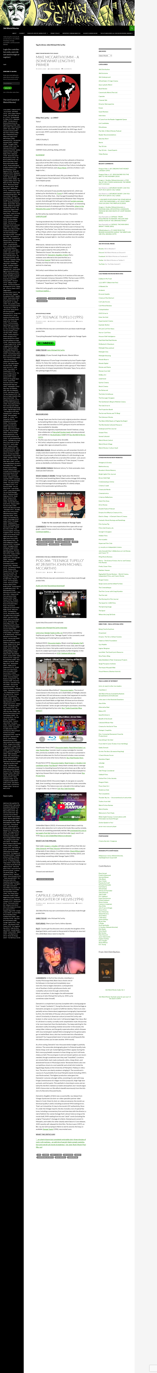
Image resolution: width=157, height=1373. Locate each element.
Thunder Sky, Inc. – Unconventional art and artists (115, 797)
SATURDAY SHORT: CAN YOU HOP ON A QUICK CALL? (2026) (114, 189)
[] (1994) (11, 217)
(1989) (11, 242)
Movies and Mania (105, 367)
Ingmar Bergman (104, 648)
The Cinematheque (105, 587)
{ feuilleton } (103, 690)
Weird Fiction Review (106, 805)
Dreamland (102, 633)
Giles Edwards (41, 848)
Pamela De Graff (104, 883)
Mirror (10, 876)
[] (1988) (10, 132)
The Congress (11, 832)
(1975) (14, 409)
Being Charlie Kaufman (106, 629)
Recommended (42, 544)
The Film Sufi (103, 595)
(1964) (12, 457)
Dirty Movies (103, 505)
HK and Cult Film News (106, 329)
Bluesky (101, 249)
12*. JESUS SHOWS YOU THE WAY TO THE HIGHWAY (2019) (114, 175)
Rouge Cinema (103, 580)
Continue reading (43, 291)
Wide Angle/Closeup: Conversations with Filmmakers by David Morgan (112, 818)
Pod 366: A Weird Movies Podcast (56, 557)
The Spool (102, 611)
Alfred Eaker (103, 889)
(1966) (10, 134)
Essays (56, 53)
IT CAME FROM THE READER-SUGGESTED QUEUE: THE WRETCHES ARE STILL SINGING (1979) (115, 232)
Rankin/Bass (44, 750)
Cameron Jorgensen (105, 904)
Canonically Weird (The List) (108, 92)
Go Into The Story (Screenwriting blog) (111, 751)
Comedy (45, 1154)
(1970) (15, 213)
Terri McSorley (104, 912)
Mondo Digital (103, 363)
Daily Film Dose (104, 501)
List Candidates (104, 123)
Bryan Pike (102, 921)
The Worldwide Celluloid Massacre (110, 425)
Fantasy (78, 1154)
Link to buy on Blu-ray (49, 633)
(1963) (7, 111)
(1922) (7, 544)
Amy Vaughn (103, 941)
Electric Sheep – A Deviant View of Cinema (113, 516)
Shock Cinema (103, 386)
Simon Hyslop (103, 902)
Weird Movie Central (106, 440)
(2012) (8, 186)
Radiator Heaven (104, 570)
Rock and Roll (60, 1157)
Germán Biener (104, 877)
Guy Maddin (103, 644)
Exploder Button (104, 325)
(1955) (10, 536)
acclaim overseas (77, 201)
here (72, 833)
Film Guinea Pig (104, 524)
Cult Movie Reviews (105, 305)
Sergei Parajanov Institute (107, 664)
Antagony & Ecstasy (105, 462)
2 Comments (60, 572)
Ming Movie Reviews (105, 557)
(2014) (13, 277)
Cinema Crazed (104, 486)
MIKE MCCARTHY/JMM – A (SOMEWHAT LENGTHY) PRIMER (57, 61)
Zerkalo (14, 876)
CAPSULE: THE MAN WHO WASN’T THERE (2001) (114, 225)
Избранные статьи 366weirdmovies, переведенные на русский (111, 856)
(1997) (9, 207)
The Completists (104, 794)
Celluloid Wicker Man (106, 722)
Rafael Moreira (104, 914)
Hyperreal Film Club (105, 543)
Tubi (58, 788)
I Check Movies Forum (106, 755)
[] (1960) (12, 396)
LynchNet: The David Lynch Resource (111, 652)
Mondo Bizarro (104, 359)
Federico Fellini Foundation (108, 641)
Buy (75, 758)
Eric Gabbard (103, 896)
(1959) (13, 621)
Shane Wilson (75, 851)
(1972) (9, 373)
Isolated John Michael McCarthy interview (51, 628)
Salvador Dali (78, 643)
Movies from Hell (104, 371)
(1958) (16, 746)
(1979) (12, 665)
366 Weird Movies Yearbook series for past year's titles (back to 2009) (115, 998)
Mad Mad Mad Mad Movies (108, 340)
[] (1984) (11, 467)
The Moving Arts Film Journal (108, 599)
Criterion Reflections (106, 497)
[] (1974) (11, 828)
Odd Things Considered (106, 771)
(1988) (11, 129)
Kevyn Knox (103, 910)
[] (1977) (14, 404)
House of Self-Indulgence (107, 336)
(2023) (10, 888)
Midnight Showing (105, 355)
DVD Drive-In (103, 313)
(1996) (8, 630)
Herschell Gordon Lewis (61, 432)
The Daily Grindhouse (106, 394)
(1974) (10, 344)
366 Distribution (104, 69)
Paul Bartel (53, 765)
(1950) (15, 554)
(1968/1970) (10, 563)
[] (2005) (14, 490)
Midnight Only (103, 352)
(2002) (13, 206)
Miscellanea (103, 127)
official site (68, 653)
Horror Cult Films (105, 332)
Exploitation (42, 298)
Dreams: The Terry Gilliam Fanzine (110, 637)
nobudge (101, 763)
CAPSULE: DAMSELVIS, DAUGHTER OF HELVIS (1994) (59, 897)
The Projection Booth (106, 409)
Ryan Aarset (103, 873)
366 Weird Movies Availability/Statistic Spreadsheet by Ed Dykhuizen (111, 695)
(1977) (15, 109)
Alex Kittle (102, 703)
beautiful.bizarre (104, 715)
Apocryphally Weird (43, 313)
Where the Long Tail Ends (107, 614)
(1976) (10, 136)
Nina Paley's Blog (104, 656)
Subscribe (7, 88)
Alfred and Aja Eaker (105, 891)
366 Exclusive (103, 73)
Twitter (101, 260)
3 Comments (67, 69)
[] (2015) (11, 807)
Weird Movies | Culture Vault (108, 448)
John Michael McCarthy (56, 298)
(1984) (10, 123)
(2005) (12, 648)
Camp (60, 539)
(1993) (9, 150)
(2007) (13, 525)
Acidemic (102, 290)
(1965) (8, 573)
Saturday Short (104, 139)
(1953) (10, 359)
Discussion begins (54, 643)
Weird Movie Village (105, 444)
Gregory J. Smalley (51, 846)
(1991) (13, 156)
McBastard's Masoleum (106, 344)
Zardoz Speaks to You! (106, 822)
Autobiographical (49, 539)
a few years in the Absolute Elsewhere (111, 699)
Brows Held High (104, 478)
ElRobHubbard (104, 230)
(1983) (11, 338)
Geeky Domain (103, 747)
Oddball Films (103, 774)
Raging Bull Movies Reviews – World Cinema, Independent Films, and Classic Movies (114, 575)
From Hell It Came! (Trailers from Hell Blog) (113, 744)
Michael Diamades (105, 885)
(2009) (9, 311)
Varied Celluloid (104, 436)
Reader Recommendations (107, 135)
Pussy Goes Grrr (104, 786)
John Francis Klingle (105, 908)
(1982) (9, 352)
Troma (59, 193)
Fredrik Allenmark (105, 875)
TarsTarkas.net (103, 390)
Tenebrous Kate (104, 790)
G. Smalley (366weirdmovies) (108, 927)
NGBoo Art (102, 375)
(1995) (11, 436)
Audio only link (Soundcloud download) (50, 586)
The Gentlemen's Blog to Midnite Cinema (112, 402)
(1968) (58, 435)
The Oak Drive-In (104, 405)
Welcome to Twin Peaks (106, 813)
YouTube (101, 264)
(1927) (9, 509)
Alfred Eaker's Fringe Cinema (108, 81)
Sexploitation (54, 544)
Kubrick (47, 260)
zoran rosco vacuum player (108, 826)
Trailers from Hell (104, 801)
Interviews (40, 557)
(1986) (13, 454)
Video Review (103, 154)
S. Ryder (101, 923)
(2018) (16, 863)
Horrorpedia (103, 539)
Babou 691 (102, 711)
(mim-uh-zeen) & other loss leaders (110, 686)
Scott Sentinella (104, 925)
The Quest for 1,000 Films (107, 603)
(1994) (10, 382)
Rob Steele (102, 929)
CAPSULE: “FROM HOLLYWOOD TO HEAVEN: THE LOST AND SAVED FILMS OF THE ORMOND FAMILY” (113, 218)
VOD (59, 653)
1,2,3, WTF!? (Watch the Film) (108, 282)
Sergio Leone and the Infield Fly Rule (111, 584)
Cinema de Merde (104, 489)
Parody (75, 541)
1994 (39, 1154)
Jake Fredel (102, 894)
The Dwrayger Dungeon (106, 398)
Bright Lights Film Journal (107, 474)
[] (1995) (11, 225)
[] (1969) (10, 390)
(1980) (9, 138)
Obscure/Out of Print (63, 541)
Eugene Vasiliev (104, 939)
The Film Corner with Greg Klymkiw (111, 591)
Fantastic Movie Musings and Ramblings (112, 520)
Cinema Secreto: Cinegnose (108, 841)
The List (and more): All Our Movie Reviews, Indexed (116, 33)
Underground (42, 301)
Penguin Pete (103, 169)
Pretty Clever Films (105, 566)
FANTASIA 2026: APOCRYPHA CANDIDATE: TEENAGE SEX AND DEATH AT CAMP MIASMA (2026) (115, 211)
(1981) (13, 582)
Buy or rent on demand (55, 836)
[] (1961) (11, 463)
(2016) (10, 905)
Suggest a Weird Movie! (90, 33)
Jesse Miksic (103, 916)
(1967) (12, 759)
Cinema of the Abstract (106, 298)
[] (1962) (11, 325)
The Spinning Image (105, 607)
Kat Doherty (103, 887)
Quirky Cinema (104, 382)
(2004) (6, 109)
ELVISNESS (40, 155)
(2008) (10, 652)
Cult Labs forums (104, 302)
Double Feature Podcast (107, 509)
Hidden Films (103, 536)
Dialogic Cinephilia (105, 730)
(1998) (15, 571)
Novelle (101, 767)
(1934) (12, 498)
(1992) (9, 157)
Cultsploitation (104, 309)
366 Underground (105, 77)
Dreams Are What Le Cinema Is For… (111, 512)
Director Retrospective (44, 53)
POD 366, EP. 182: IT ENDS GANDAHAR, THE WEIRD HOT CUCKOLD (115, 182)
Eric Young (102, 944)
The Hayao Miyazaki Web (107, 667)
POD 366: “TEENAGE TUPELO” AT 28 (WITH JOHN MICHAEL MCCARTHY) (60, 564)
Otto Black (102, 879)
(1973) (7, 140)
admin (50, 572)
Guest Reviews (103, 112)
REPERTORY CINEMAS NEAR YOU (71, 33)
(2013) (14, 309)
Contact (22, 33)
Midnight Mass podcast (106, 348)
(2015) (11, 305)
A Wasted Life (103, 286)
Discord (101, 252)
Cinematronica (104, 493)
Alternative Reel (104, 707)
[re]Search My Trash (105, 279)
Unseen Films (103, 432)
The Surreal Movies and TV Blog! (109, 413)
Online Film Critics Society (107, 778)
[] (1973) (11, 442)
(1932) (7, 746)
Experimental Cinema (106, 321)
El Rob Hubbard (54, 69)
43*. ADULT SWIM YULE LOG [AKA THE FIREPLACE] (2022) (114, 202)
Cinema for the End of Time (108, 726)
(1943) (11, 507)
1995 (39, 539)
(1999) (15, 709)
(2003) (7, 281)
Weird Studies (103, 809)
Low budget (71, 298)
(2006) (12, 559)
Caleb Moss (102, 917)
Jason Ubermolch (104, 937)
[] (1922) (11, 378)
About (14, 33)
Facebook (102, 256)
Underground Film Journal (107, 429)
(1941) (13, 386)
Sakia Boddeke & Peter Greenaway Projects (113, 660)
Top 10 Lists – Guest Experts (108, 150)
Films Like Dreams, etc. (106, 528)
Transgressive (66, 544)
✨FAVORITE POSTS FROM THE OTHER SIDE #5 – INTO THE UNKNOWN (115, 200)
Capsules (39, 891)
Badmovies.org (104, 466)
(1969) (14, 342)
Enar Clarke (102, 881)
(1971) (10, 231)
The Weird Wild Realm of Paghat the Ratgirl (113, 421)
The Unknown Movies (106, 417)
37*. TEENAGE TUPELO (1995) (59, 317)
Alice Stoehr (103, 931)
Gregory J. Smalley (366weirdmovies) (62, 321)
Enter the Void (103, 317)
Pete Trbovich (55, 848)
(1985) (11, 204)
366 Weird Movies (11, 28)
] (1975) (18, 876)
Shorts (101, 142)
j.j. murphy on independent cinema (110, 547)
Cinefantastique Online (106, 482)
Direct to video (56, 1154)
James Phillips (103, 919)
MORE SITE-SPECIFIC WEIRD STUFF (36, 33)
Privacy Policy (55, 33)
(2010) (13, 184)
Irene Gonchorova (105, 898)
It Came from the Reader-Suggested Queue (113, 119)
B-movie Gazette (104, 294)
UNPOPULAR (41, 216)
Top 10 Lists (102, 146)
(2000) (13, 494)
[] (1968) (11, 271)
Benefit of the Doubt (105, 719)
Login (4, 64)
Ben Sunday (102, 933)
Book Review (103, 89)
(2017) (7, 521)
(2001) (8, 215)
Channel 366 (103, 100)
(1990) (7, 146)
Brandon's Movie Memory (107, 470)
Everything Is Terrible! (106, 740)
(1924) (13, 477)
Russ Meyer (62, 168)
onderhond (102, 379)
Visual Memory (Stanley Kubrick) (109, 671)
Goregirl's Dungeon (105, 532)
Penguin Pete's (103, 782)
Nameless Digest (104, 759)
